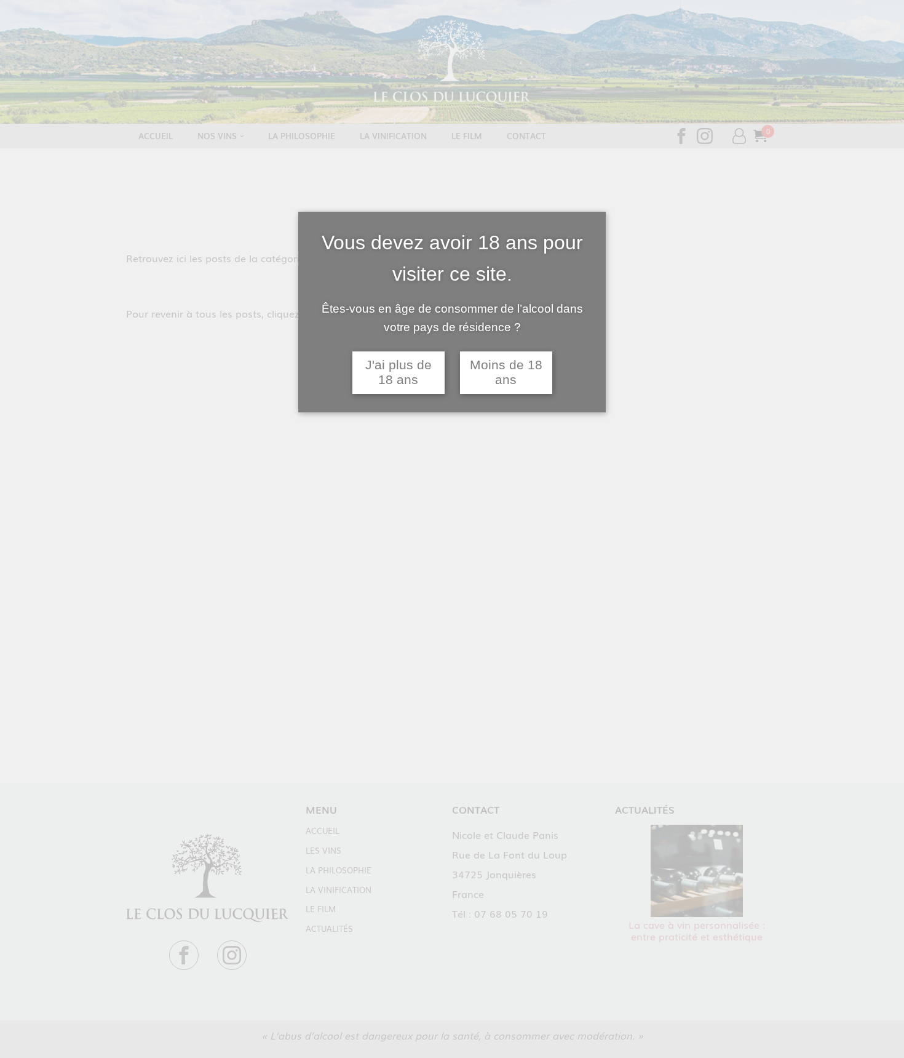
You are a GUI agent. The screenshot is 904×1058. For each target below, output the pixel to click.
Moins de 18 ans (506, 373)
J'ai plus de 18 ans (398, 373)
